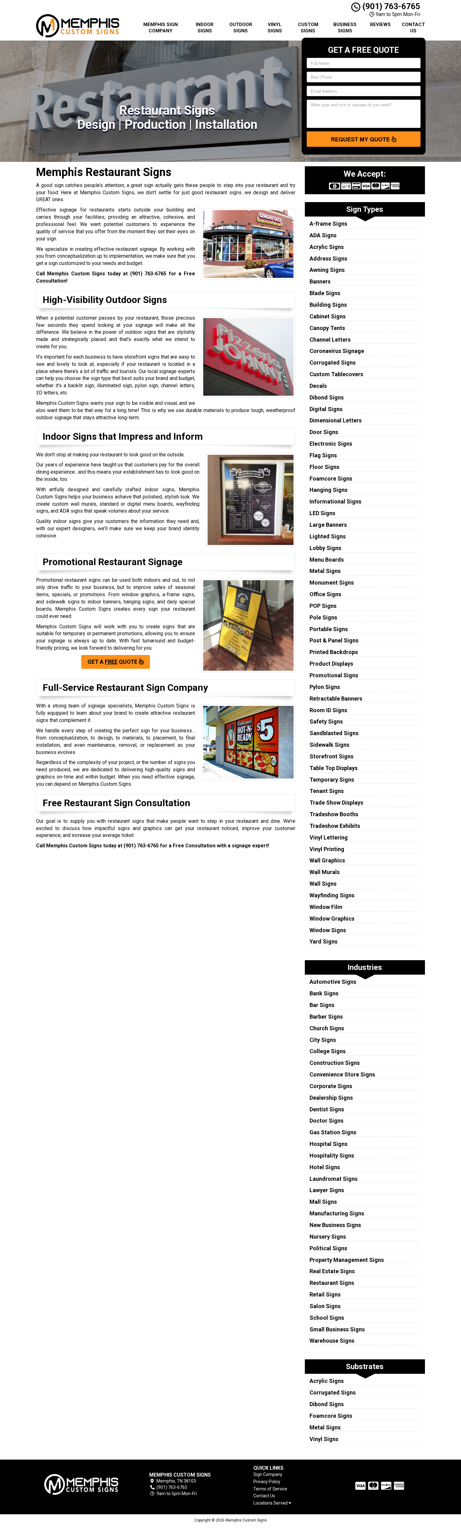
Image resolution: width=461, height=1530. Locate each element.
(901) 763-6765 (390, 6)
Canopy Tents (327, 328)
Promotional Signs (334, 675)
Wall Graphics (327, 860)
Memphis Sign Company (160, 28)
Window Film (326, 907)
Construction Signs (335, 1062)
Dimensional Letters (336, 420)
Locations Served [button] (271, 1503)
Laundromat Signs (334, 1178)
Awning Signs (327, 270)
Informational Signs (335, 501)
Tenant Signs (327, 791)
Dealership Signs (331, 1097)
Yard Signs (323, 941)
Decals (318, 385)
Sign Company (267, 1474)
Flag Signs (323, 455)
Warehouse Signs (332, 1340)
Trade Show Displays (336, 802)
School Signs (327, 1317)
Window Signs (328, 930)
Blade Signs (325, 293)
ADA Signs (323, 235)
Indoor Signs (205, 28)
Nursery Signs (328, 1236)
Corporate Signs (331, 1086)
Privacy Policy (266, 1481)
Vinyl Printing (327, 849)
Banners (320, 281)
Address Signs (328, 258)
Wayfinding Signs (332, 895)
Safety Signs (326, 721)
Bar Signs (322, 1005)
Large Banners (328, 524)
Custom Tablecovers (336, 374)
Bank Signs (324, 993)
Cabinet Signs (328, 316)
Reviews (380, 24)
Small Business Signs (337, 1329)
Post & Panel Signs (334, 640)
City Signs (323, 1040)
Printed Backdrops (334, 652)
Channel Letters (330, 339)
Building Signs (328, 304)
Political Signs (328, 1248)
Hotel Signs (325, 1167)
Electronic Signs (331, 443)
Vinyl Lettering (329, 837)
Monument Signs (332, 582)
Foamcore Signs (331, 478)
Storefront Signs (331, 756)
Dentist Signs (327, 1109)
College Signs (328, 1051)
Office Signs (325, 594)
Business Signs (345, 28)
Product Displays (331, 663)
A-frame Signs (328, 223)
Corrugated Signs (333, 362)
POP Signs (323, 606)
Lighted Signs (328, 536)
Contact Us (413, 28)
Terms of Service (270, 1488)
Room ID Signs (328, 710)
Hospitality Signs (332, 1155)
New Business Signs (335, 1225)
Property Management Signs (347, 1260)
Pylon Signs (325, 687)
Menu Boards (327, 559)
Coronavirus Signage (337, 351)
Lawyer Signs (327, 1190)
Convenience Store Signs (342, 1074)
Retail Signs (325, 1294)
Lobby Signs (325, 548)
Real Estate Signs (332, 1271)
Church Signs (327, 1028)
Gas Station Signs (333, 1132)
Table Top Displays (334, 768)
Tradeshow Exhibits (335, 826)
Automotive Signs (333, 981)
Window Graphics (332, 918)
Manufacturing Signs (337, 1213)
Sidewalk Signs (329, 744)
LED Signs (322, 513)
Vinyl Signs (275, 28)
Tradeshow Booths (334, 814)
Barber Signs (326, 1016)
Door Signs (324, 432)
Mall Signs (323, 1201)
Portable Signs (329, 629)
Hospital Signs (328, 1144)
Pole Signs (323, 617)
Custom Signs (308, 28)
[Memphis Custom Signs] (81, 1484)
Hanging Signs (328, 490)
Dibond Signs (327, 397)
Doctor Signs (326, 1120)
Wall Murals (325, 872)
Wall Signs (323, 883)
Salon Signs (325, 1306)
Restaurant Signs (332, 1283)
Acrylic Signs (327, 247)
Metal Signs (325, 571)
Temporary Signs (332, 779)
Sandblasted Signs (334, 733)
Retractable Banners (336, 698)
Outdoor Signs (240, 28)
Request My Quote (361, 139)
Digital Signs (326, 409)
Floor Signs (324, 467)
